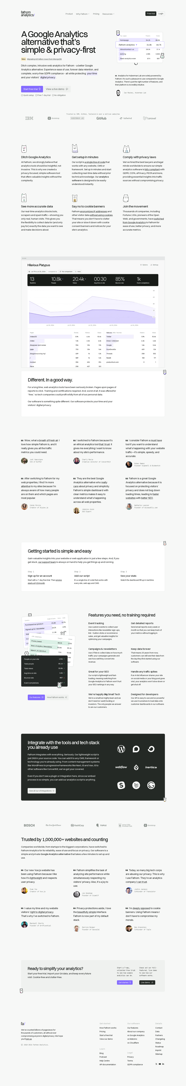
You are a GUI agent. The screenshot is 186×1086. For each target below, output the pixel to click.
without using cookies (101, 215)
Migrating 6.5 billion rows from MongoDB (44, 59)
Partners (159, 1035)
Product (69, 13)
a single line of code (95, 162)
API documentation (108, 1064)
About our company (135, 1031)
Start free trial (30, 89)
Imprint (158, 1050)
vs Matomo (132, 1039)
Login (160, 13)
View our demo (106, 1039)
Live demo (145, 982)
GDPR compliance (135, 1064)
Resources (107, 14)
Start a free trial (106, 1035)
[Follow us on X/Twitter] (156, 1064)
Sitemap (158, 1054)
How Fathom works (55, 697)
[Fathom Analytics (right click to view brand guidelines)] (28, 14)
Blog (101, 1053)
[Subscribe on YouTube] (160, 1064)
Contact (158, 1028)
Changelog (160, 1039)
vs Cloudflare (133, 1043)
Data (157, 1031)
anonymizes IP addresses (93, 211)
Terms (130, 1061)
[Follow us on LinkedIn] (163, 1064)
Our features (34, 697)
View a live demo (55, 89)
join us (29, 1039)
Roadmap (159, 1046)
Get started (123, 982)
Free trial (151, 13)
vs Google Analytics (135, 1035)
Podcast (103, 1057)
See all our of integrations (40, 791)
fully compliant (152, 169)
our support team (47, 562)
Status (158, 1043)
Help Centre (105, 1061)
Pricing (96, 13)
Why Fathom (81, 14)
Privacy (130, 1057)
